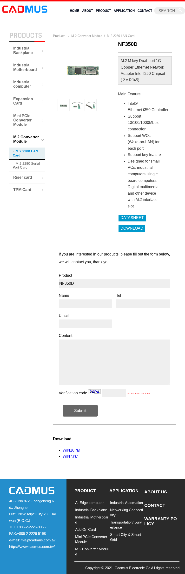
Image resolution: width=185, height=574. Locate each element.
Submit (80, 411)
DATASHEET (132, 218)
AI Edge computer (89, 503)
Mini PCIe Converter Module (22, 120)
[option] (63, 105)
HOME (74, 11)
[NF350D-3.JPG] (64, 105)
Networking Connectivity (126, 512)
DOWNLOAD (131, 228)
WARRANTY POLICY (160, 521)
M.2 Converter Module (26, 139)
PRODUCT (103, 11)
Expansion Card (23, 101)
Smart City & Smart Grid (125, 537)
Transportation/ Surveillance (126, 524)
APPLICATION (124, 11)
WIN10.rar (71, 450)
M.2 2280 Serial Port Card (26, 165)
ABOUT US (155, 491)
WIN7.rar (70, 456)
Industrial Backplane (23, 50)
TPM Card (22, 190)
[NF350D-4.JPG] (77, 105)
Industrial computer (22, 84)
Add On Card (85, 529)
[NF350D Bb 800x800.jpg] (91, 105)
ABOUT (87, 11)
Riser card (22, 177)
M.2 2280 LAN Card (25, 153)
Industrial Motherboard (25, 67)
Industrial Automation (126, 503)
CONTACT (145, 11)
